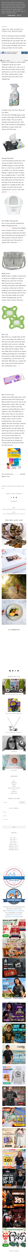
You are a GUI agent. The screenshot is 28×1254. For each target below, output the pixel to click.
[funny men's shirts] (14, 1087)
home (14, 786)
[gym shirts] (14, 958)
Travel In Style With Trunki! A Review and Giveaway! (14, 694)
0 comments (14, 501)
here (17, 129)
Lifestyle (13, 493)
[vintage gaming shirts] (14, 1208)
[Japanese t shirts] (14, 1108)
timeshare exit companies (15, 910)
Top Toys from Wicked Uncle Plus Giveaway (14, 713)
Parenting (19, 493)
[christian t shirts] (14, 1045)
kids (14, 789)
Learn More (11, 15)
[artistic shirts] (14, 919)
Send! (14, 827)
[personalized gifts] (14, 939)
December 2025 (14, 849)
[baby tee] (14, 1169)
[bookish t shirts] (14, 978)
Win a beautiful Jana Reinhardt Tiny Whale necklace (14, 732)
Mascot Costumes (14, 998)
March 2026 (14, 844)
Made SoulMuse (14, 1251)
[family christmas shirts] (14, 1228)
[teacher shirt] (14, 1149)
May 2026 (13, 841)
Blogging (14, 782)
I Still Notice (14, 751)
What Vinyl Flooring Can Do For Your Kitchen (14, 508)
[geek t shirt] (14, 1024)
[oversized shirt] (14, 1129)
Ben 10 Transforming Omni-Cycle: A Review (14, 513)
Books (14, 784)
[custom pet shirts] (14, 1066)
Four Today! (14, 770)
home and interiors (14, 788)
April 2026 (14, 842)
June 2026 (14, 839)
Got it (19, 15)
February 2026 (14, 846)
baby (8, 493)
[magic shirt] (14, 1003)
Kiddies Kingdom (12, 192)
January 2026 (14, 848)
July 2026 (13, 837)
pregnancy (17, 474)
